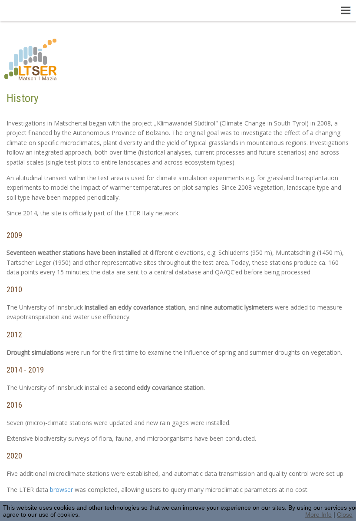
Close (345, 514)
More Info (318, 514)
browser (62, 489)
